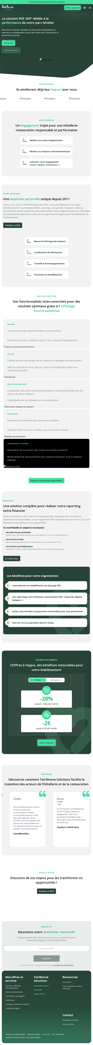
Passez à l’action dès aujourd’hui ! (46, 480)
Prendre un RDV (12, 225)
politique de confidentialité (63, 965)
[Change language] (85, 8)
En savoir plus (11, 558)
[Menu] (89, 7)
